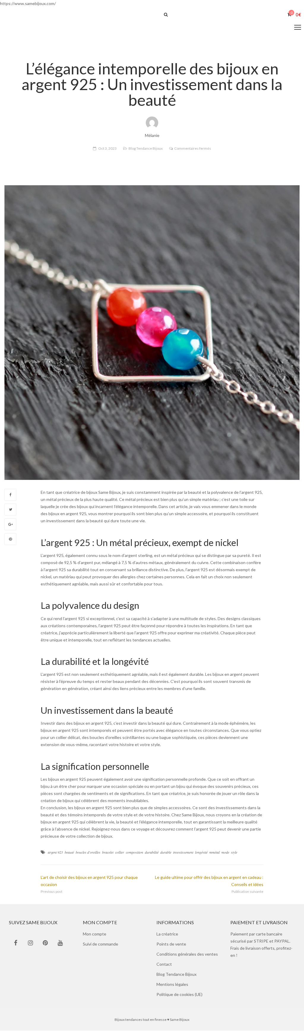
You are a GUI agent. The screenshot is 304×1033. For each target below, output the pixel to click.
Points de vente (171, 946)
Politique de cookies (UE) (179, 996)
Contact (164, 966)
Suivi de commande (100, 946)
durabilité (152, 854)
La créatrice (167, 936)
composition (134, 854)
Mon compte (94, 936)
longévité (201, 854)
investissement (183, 854)
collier (119, 854)
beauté (69, 854)
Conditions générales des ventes (187, 956)
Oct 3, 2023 (107, 151)
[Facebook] (10, 497)
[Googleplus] (10, 527)
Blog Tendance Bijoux (146, 151)
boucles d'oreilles (88, 854)
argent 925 (55, 854)
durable (165, 854)
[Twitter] (10, 512)
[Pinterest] (10, 541)
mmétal (214, 854)
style (234, 854)
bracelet (107, 854)
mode (225, 854)
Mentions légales (172, 986)
